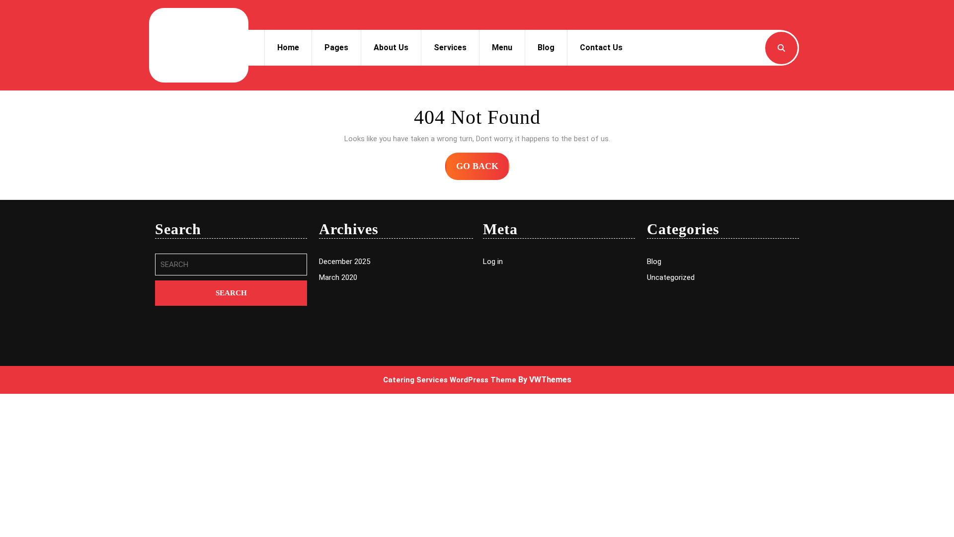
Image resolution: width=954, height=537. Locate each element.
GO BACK (482, 170)
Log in (493, 261)
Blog (546, 47)
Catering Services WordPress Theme (449, 379)
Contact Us (601, 47)
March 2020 (338, 277)
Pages (336, 47)
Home (288, 47)
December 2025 (344, 261)
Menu (502, 47)
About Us (391, 47)
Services (450, 47)
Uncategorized (671, 277)
